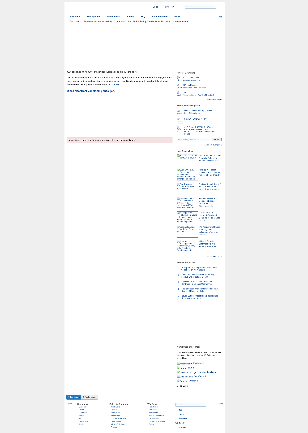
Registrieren (168, 6)
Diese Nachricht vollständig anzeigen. (91, 90)
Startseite (74, 16)
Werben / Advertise (156, 415)
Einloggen (152, 410)
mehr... (117, 84)
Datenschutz (154, 418)
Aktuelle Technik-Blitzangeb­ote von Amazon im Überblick (208, 244)
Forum (181, 414)
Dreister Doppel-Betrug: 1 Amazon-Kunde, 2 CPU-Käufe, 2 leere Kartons (210, 186)
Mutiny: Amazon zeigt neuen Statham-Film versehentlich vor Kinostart (199, 269)
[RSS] (211, 16)
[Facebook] (215, 16)
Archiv (81, 424)
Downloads (113, 16)
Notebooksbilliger (207, 372)
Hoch (70, 404)
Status (151, 424)
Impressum (153, 413)
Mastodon (183, 427)
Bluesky (182, 423)
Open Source (116, 421)
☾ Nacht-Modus (89, 397)
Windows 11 (115, 407)
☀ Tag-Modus (73, 397)
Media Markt (115, 413)
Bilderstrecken (84, 421)
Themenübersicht (214, 256)
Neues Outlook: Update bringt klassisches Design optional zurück (199, 297)
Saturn (191, 367)
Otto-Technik (200, 376)
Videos (130, 16)
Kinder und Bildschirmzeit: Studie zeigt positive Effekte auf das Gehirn (198, 276)
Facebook (183, 419)
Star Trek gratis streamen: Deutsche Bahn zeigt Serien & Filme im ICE (210, 158)
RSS (180, 410)
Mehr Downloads (214, 99)
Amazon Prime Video (119, 418)
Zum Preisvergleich (213, 145)
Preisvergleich (160, 16)
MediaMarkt (199, 363)
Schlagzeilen (94, 16)
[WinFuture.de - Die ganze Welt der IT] (93, 8)
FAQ (143, 16)
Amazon (193, 380)
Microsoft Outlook (118, 424)
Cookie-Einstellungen (157, 421)
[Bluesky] (220, 16)
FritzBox (114, 410)
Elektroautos (116, 415)
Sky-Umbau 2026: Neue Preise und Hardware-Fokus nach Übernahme (196, 283)
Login (155, 6)
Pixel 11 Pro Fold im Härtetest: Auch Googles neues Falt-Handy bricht (209, 172)
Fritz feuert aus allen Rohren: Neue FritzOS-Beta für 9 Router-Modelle (200, 290)
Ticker (81, 410)
